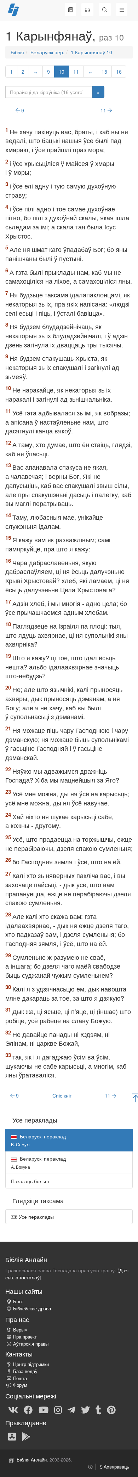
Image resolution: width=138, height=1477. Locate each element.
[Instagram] (58, 1409)
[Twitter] (85, 1409)
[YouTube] (43, 1409)
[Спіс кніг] (70, 9)
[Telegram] (71, 1409)
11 (76, 71)
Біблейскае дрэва (32, 1308)
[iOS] (12, 1436)
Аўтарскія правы (30, 1344)
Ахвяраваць (115, 1467)
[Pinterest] (111, 1409)
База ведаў (25, 1371)
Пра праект (25, 1337)
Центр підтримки (31, 1364)
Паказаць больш (30, 1181)
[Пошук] (105, 9)
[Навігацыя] (121, 9)
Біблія (17, 52)
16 (119, 71)
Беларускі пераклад (38, 1162)
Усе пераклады (35, 1216)
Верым (20, 1330)
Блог (18, 1301)
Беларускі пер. (47, 52)
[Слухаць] (87, 9)
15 (104, 71)
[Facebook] (28, 1409)
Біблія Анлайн (32, 1460)
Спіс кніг (61, 1095)
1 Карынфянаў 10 (91, 52)
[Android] (26, 1436)
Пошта (20, 1378)
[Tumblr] (98, 1409)
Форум (20, 1385)
